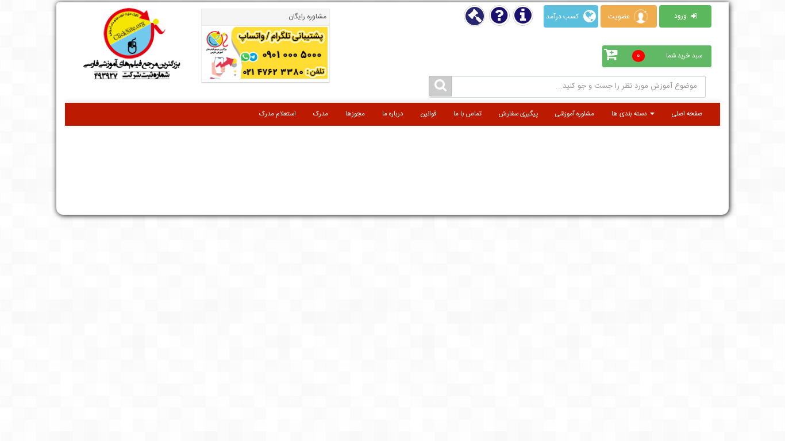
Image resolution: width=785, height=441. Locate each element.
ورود (681, 16)
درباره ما (392, 114)
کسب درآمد (563, 16)
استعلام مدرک (277, 114)
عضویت (620, 16)
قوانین (428, 114)
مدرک (320, 114)
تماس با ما (467, 114)
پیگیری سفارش (518, 114)
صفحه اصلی (687, 114)
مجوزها (355, 114)
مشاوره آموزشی (574, 114)
